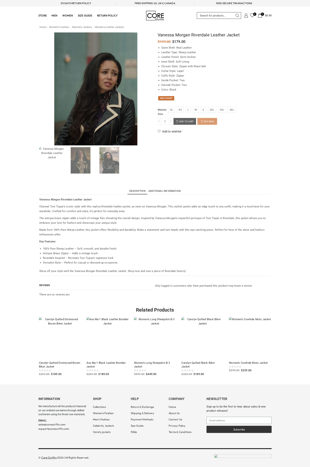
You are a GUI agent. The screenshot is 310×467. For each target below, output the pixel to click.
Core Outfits (48, 457)
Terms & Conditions (180, 432)
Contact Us (175, 419)
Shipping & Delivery (142, 413)
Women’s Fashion (59, 27)
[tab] (137, 191)
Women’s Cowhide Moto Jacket (248, 362)
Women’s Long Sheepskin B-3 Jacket (152, 364)
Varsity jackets (102, 432)
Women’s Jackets (82, 27)
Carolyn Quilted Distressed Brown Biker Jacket (59, 364)
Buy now (209, 121)
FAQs (134, 432)
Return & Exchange (142, 407)
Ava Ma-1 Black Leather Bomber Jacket (106, 364)
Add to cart (186, 121)
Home (42, 27)
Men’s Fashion (101, 419)
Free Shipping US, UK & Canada (155, 3)
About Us (174, 413)
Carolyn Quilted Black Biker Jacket (198, 364)
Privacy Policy (177, 425)
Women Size (162, 111)
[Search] (237, 15)
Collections (99, 407)
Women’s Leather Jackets (109, 27)
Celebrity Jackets (103, 425)
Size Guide (137, 425)
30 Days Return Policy (76, 3)
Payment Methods (142, 419)
